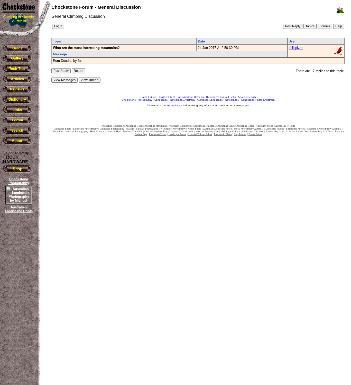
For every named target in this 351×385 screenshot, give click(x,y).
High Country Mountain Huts (105, 131)
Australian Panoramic (112, 125)
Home (144, 97)
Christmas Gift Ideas (253, 131)
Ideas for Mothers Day (207, 131)
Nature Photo (194, 128)
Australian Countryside (180, 125)
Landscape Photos (274, 128)
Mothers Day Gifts (132, 131)
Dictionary (212, 97)
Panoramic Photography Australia (324, 128)
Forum (223, 97)
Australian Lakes (226, 125)
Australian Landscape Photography (218, 99)
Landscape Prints (158, 134)
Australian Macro (264, 125)
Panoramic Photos (295, 128)
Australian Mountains (155, 125)
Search (251, 97)
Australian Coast (134, 125)
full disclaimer (174, 105)
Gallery (163, 97)
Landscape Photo (62, 128)
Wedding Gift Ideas (230, 131)
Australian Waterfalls (205, 125)
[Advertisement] (18, 302)
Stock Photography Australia (248, 128)
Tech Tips (175, 97)
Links (233, 97)
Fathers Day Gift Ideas (321, 131)
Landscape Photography (85, 128)
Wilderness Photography (173, 128)
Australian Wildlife (285, 125)
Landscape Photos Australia (258, 99)
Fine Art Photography (147, 128)
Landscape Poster (177, 134)
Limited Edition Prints (200, 134)
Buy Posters (240, 134)
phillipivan (296, 48)
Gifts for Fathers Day (297, 131)
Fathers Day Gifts (275, 131)
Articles (187, 97)
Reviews (199, 97)
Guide (153, 97)
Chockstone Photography (137, 99)
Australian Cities (245, 125)
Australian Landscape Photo (217, 128)
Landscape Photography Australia (174, 99)
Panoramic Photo (223, 134)
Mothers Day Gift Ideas (181, 131)
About (241, 97)
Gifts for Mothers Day (155, 131)
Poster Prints (255, 134)
